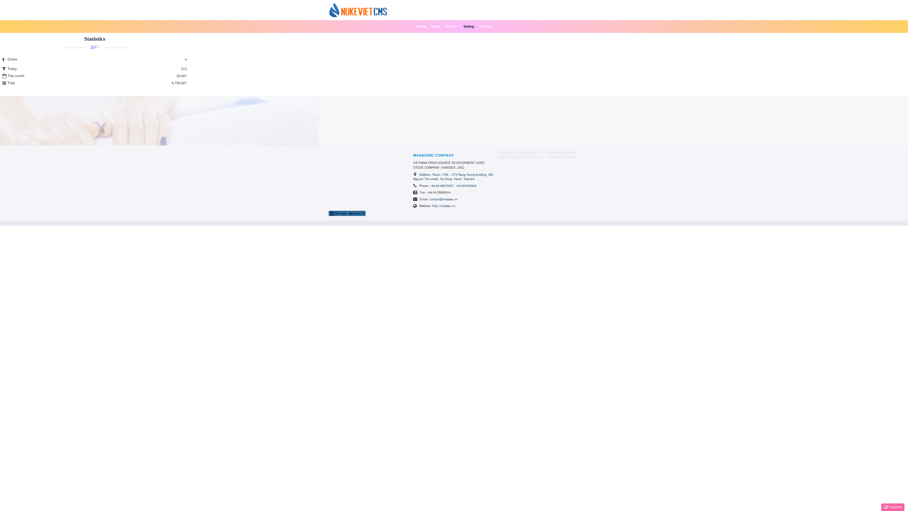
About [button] (421, 26)
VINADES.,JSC (532, 156)
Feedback (895, 507)
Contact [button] (485, 26)
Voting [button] (468, 26)
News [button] (436, 26)
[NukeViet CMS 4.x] (358, 9)
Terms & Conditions (563, 156)
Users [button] (450, 26)
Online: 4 (358, 213)
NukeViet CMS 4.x (531, 152)
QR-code (340, 213)
